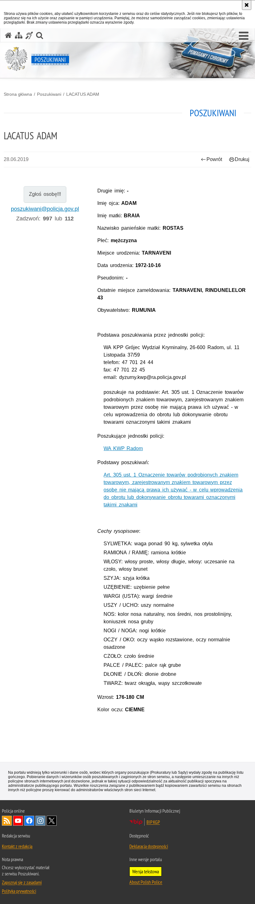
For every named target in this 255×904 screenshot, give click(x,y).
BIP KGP (153, 822)
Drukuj (242, 159)
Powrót (214, 159)
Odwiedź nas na (18, 821)
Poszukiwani (49, 94)
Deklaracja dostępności (148, 846)
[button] (243, 36)
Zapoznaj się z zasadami (22, 882)
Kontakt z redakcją (17, 846)
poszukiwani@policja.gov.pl (45, 209)
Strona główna (18, 94)
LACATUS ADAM (82, 94)
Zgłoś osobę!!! (45, 194)
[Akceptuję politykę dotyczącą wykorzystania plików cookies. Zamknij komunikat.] (246, 5)
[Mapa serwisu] (18, 35)
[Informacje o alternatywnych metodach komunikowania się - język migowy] (29, 35)
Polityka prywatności (19, 891)
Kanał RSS (7, 821)
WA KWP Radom (123, 448)
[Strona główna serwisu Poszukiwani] (8, 35)
